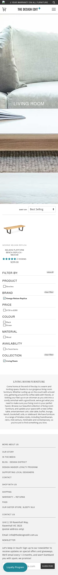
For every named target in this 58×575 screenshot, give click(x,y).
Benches (10, 286)
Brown (9, 325)
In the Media (8, 457)
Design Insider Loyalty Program (20, 467)
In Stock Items (12, 349)
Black (8, 322)
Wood (8, 337)
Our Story (8, 452)
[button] (10, 258)
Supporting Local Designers (18, 472)
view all (50, 272)
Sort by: (23, 210)
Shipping (7, 492)
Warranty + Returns (13, 497)
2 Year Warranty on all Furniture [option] (29, 2)
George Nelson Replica (16, 298)
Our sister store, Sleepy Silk (18, 507)
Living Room (12, 361)
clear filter (49, 292)
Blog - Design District (14, 462)
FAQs (4, 502)
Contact (7, 477)
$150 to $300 (11, 310)
